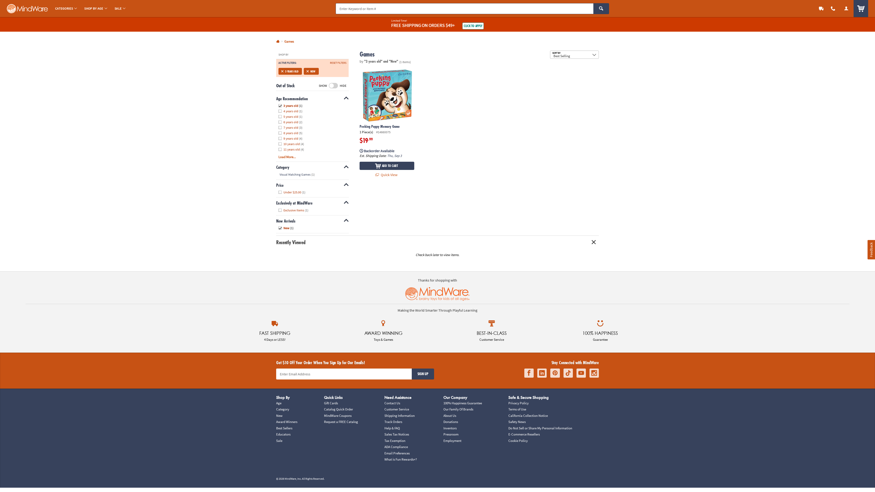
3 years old (292, 71)
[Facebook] (529, 373)
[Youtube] (581, 373)
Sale (279, 440)
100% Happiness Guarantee (462, 403)
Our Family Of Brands (458, 409)
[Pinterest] (555, 373)
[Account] (846, 8)
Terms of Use (517, 409)
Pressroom (450, 434)
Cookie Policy (518, 440)
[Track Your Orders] (821, 8)
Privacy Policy (518, 403)
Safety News (517, 422)
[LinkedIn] (542, 373)
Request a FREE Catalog (341, 422)
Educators (283, 434)
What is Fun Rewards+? (400, 459)
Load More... (287, 157)
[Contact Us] (833, 8)
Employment (452, 440)
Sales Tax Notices (396, 434)
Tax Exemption (394, 440)
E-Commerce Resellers (524, 434)
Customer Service (396, 409)
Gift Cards (331, 403)
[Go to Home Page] (278, 41)
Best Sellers (284, 428)
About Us (449, 415)
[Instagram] (594, 373)
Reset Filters (338, 63)
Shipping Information (399, 415)
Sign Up (422, 374)
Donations (450, 422)
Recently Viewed (290, 242)
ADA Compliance (396, 447)
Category (282, 409)
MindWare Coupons (338, 415)
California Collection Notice (528, 415)
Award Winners (286, 422)
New (312, 71)
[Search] (601, 8)
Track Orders (393, 422)
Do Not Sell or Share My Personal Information (540, 428)
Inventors (450, 428)
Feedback (871, 249)
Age (278, 403)
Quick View (388, 174)
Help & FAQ (392, 428)
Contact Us (392, 403)
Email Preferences (397, 453)
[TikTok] (568, 373)
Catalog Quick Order (338, 409)
